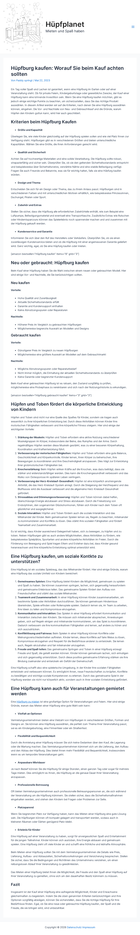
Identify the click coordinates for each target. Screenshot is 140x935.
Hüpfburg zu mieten (28, 701)
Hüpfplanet (65, 24)
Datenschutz (74, 927)
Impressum (88, 927)
